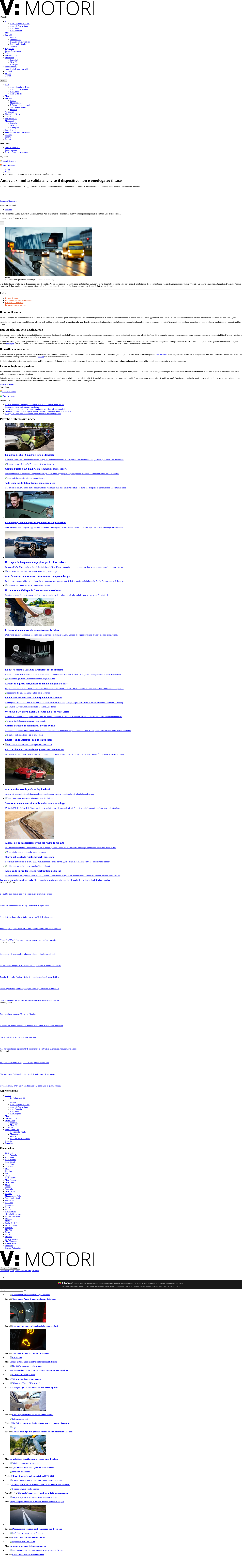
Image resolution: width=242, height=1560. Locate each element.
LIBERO (76, 1283)
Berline (8, 1173)
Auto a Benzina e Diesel (19, 24)
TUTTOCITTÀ (138, 1283)
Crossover (9, 1166)
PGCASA (117, 1283)
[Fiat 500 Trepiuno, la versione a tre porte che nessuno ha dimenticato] (123, 1366)
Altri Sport (14, 64)
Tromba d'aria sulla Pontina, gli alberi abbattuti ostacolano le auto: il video (29, 977)
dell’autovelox (161, 354)
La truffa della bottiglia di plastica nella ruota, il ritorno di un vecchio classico (30, 965)
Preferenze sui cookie (102, 1286)
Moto (7, 33)
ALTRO (3, 80)
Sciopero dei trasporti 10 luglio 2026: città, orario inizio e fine (24, 1063)
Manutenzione (15, 39)
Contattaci (19, 1271)
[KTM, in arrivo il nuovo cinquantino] (123, 1375)
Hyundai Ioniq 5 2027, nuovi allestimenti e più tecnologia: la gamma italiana (30, 1086)
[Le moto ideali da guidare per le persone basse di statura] (123, 1445)
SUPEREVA (179, 1283)
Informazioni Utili (12, 1130)
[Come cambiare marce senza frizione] (123, 1550)
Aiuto (112, 1286)
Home (7, 170)
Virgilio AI (9, 49)
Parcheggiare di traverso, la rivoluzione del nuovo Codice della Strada (27, 954)
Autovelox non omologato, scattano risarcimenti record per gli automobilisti (35, 409)
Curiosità (8, 71)
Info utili (8, 35)
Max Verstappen (11, 1241)
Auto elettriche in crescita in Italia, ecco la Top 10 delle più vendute (26, 917)
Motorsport (9, 58)
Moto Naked (10, 1182)
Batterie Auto (10, 1243)
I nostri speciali (11, 67)
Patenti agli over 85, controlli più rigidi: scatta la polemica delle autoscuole (29, 989)
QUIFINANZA (160, 1283)
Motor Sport (10, 1120)
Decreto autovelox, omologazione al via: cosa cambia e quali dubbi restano (34, 405)
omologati (10, 344)
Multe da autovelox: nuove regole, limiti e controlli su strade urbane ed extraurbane (38, 411)
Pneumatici (9, 1200)
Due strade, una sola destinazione (18, 300)
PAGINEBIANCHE (127, 1283)
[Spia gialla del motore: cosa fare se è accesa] (123, 1339)
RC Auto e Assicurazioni (20, 42)
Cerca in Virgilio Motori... (10, 1268)
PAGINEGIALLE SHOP (106, 1283)
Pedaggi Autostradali (13, 1216)
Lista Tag (8, 1153)
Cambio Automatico (13, 1248)
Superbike (9, 1189)
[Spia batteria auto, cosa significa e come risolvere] (123, 1463)
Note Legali (74, 1286)
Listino (13, 1102)
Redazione (9, 1143)
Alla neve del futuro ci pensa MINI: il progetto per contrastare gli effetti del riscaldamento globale (38, 1049)
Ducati (7, 1234)
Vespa (7, 1184)
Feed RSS (27, 1271)
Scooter (8, 1187)
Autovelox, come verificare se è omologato (22, 407)
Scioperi (13, 46)
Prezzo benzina (11, 150)
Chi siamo (65, 1286)
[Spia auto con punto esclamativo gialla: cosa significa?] (123, 1312)
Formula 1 (14, 60)
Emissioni (9, 1246)
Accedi (3, 17)
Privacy (81, 1286)
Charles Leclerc (11, 1239)
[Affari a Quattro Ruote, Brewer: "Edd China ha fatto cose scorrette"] (123, 1480)
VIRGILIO (83, 1283)
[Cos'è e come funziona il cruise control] (123, 1533)
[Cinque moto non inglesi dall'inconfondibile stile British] (123, 1357)
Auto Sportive (10, 1178)
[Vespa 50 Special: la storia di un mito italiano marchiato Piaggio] (123, 1497)
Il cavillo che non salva (14, 303)
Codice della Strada (18, 44)
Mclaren (8, 1237)
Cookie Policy (89, 1286)
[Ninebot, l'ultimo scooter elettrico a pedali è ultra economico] (123, 1489)
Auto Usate (9, 1164)
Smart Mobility (11, 55)
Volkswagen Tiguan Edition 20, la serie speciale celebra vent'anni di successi (30, 928)
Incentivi (8, 1218)
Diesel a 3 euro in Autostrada (16, 152)
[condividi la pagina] (2, 223)
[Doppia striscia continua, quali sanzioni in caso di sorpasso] (123, 1515)
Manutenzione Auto (13, 1196)
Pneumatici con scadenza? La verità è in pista (18, 1014)
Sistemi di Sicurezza (13, 1214)
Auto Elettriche (16, 30)
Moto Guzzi (10, 1191)
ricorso (41, 357)
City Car (8, 1171)
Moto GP (14, 62)
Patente (13, 37)
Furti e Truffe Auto (12, 1223)
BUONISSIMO (170, 1283)
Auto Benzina (10, 1160)
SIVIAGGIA (151, 1283)
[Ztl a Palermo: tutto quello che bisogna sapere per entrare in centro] (123, 1419)
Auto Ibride (14, 28)
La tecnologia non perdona (15, 305)
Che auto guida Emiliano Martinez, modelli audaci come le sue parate (27, 1074)
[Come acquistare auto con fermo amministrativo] (123, 1401)
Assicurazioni (10, 1212)
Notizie (8, 53)
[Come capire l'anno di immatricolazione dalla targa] (123, 1295)
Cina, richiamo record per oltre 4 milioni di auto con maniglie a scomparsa (29, 1000)
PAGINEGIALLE (92, 1283)
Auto (7, 21)
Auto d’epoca (15, 1114)
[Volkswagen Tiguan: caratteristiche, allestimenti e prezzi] (123, 1383)
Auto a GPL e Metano (19, 26)
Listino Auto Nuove (13, 51)
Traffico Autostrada (12, 148)
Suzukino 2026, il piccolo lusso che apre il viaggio (20, 1037)
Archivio (35, 1271)
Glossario (9, 1127)
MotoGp (8, 1230)
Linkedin (8, 209)
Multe (11, 385)
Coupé (7, 1175)
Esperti (8, 73)
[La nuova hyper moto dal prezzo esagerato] (123, 1542)
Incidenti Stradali (12, 1225)
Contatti (8, 76)
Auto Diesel (10, 1162)
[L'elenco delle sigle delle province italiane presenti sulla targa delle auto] (123, 1427)
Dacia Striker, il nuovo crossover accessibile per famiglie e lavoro (26, 894)
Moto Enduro (10, 1180)
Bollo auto (9, 1203)
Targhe (8, 1207)
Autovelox (4, 385)
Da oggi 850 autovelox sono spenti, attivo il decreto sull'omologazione (33, 414)
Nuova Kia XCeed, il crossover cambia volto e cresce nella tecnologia (28, 940)
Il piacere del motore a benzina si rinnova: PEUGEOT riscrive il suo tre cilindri (31, 1026)
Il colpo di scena (11, 298)
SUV (7, 1169)
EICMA (8, 1194)
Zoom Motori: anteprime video (17, 69)
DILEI (145, 1283)
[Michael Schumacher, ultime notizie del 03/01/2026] (123, 1472)
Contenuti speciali (7, 1271)
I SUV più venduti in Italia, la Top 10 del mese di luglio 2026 (24, 905)
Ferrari (7, 1232)
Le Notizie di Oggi (17, 1098)
